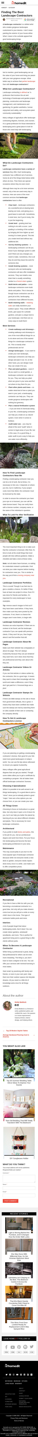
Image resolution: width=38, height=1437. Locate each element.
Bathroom (8, 1381)
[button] (19, 55)
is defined (23, 92)
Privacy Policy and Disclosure (19, 1418)
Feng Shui (8, 1406)
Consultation (24, 1396)
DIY (6, 1396)
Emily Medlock (11, 18)
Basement (18, 1383)
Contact (22, 1391)
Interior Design (11, 1404)
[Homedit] (19, 3)
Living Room (9, 1383)
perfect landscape (28, 81)
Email (5, 1191)
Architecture (10, 1394)
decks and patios (24, 832)
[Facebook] (15, 1005)
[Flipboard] (28, 1375)
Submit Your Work (25, 1398)
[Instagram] (13, 1375)
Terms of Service (19, 1420)
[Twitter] (6, 1375)
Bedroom (17, 1381)
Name (5, 1184)
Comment (6, 1173)
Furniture (9, 1401)
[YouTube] (17, 1375)
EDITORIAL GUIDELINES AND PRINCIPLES (24, 1402)
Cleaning (8, 1399)
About (21, 1388)
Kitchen (24, 1381)
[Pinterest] (21, 1375)
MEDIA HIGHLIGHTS (25, 1406)
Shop (21, 1393)
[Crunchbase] (31, 1375)
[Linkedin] (18, 1005)
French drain (21, 281)
